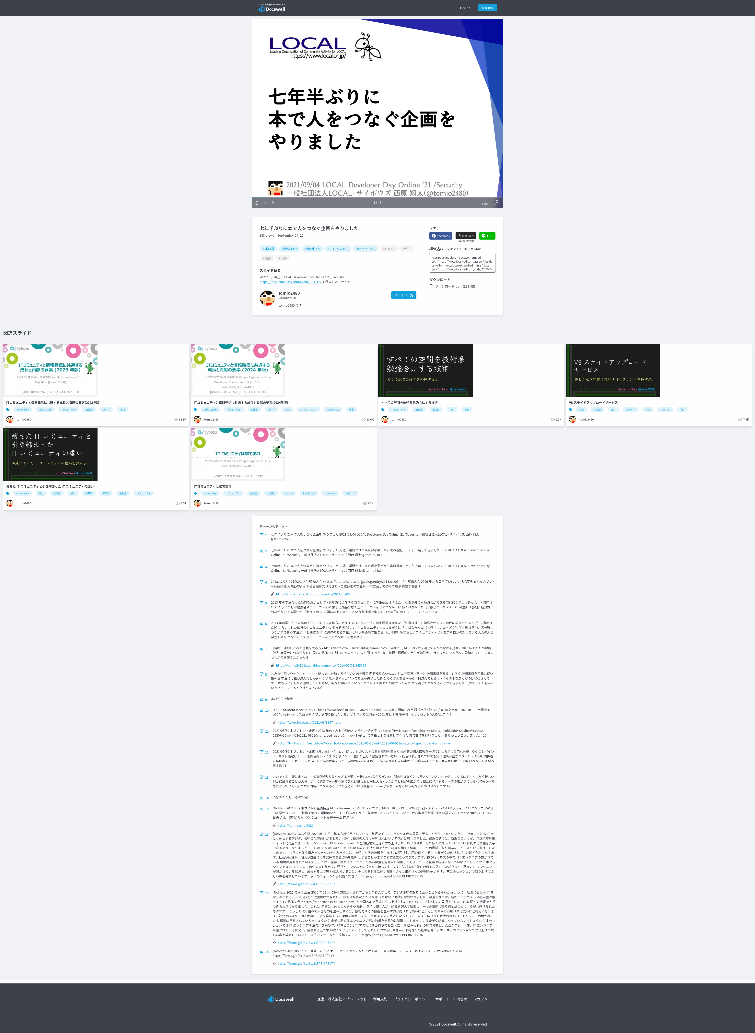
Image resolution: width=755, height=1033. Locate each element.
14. (267, 797)
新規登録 (487, 8)
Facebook (443, 236)
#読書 (267, 258)
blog (122, 409)
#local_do (312, 248)
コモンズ (350, 493)
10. (267, 710)
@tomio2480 (287, 298)
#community (365, 248)
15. (267, 808)
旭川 (613, 409)
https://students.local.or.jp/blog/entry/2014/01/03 (313, 594)
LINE (490, 236)
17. (267, 893)
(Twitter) (468, 236)
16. (267, 834)
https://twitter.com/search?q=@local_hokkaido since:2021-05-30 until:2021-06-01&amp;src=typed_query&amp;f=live (364, 743)
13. (267, 777)
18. (267, 951)
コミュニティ (69, 409)
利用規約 (380, 998)
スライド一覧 (403, 295)
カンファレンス (308, 409)
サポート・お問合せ (451, 998)
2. (266, 550)
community (22, 409)
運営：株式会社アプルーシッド (342, 998)
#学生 (406, 248)
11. (267, 731)
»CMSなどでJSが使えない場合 (463, 249)
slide (647, 409)
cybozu (289, 493)
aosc (581, 409)
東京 (452, 409)
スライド (630, 409)
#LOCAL (388, 248)
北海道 (436, 409)
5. (266, 603)
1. (266, 535)
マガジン (480, 998)
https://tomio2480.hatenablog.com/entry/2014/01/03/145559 (321, 665)
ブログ (106, 409)
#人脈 (283, 258)
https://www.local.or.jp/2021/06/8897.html (309, 722)
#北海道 (268, 248)
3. (266, 566)
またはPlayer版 (466, 240)
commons (330, 493)
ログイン (465, 8)
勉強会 (89, 409)
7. (266, 648)
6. (266, 623)
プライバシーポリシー (411, 998)
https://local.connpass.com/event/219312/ (290, 281)
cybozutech (45, 409)
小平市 (88, 493)
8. (266, 674)
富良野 (106, 493)
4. (266, 582)
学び (466, 409)
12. (267, 752)
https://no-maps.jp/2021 (296, 825)
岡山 (41, 493)
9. (266, 699)
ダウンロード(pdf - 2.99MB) (455, 286)
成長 (351, 409)
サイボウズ (309, 493)
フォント (665, 409)
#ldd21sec (289, 248)
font (682, 409)
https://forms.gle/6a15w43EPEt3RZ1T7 (306, 884)
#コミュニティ (338, 248)
